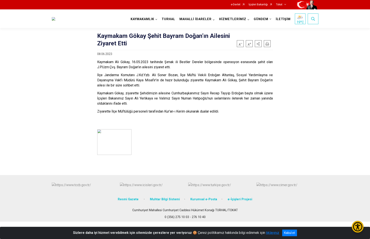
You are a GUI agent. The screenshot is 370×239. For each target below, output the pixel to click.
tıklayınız (272, 233)
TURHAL (168, 19)
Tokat (279, 4)
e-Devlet (235, 4)
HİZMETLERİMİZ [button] (232, 19)
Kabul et (289, 233)
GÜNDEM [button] (261, 19)
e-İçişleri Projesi (240, 199)
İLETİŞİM (283, 19)
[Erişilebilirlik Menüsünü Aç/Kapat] (358, 227)
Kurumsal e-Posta (203, 199)
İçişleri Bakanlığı (258, 4)
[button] (258, 43)
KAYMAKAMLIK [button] (142, 19)
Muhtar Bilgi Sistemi (165, 199)
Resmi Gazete (128, 199)
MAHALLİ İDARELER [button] (195, 19)
